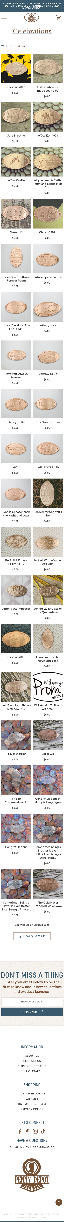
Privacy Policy (32, 1109)
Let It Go (48, 753)
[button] (53, 17)
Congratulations (16, 847)
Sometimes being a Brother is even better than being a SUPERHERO (48, 852)
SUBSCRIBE (30, 1012)
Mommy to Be (47, 374)
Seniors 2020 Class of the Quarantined (47, 610)
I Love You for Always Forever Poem (16, 279)
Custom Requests (32, 1093)
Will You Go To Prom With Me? (47, 707)
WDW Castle (16, 180)
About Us (32, 1055)
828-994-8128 (44, 1147)
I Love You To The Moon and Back (48, 659)
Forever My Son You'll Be (48, 513)
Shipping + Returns (32, 1066)
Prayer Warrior (16, 753)
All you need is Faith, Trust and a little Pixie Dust (47, 184)
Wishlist (32, 1098)
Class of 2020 (16, 657)
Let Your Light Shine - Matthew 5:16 (16, 707)
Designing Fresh (37, 1218)
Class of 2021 (48, 232)
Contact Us (32, 1061)
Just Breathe (16, 135)
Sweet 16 (16, 232)
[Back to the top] (58, 1202)
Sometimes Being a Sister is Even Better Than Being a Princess (16, 906)
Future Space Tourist (47, 277)
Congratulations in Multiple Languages (48, 800)
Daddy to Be (16, 422)
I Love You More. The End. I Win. (16, 327)
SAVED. (16, 467)
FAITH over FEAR (48, 467)
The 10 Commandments (16, 800)
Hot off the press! (32, 1103)
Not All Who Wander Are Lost (47, 562)
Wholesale (32, 1071)
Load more (34, 936)
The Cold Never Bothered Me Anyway (48, 904)
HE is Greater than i (47, 422)
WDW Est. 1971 (48, 135)
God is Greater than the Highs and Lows (16, 513)
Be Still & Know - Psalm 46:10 (16, 562)
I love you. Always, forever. (16, 375)
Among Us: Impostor (16, 608)
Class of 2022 (16, 87)
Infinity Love (47, 325)
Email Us (15, 1147)
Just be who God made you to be (48, 89)
